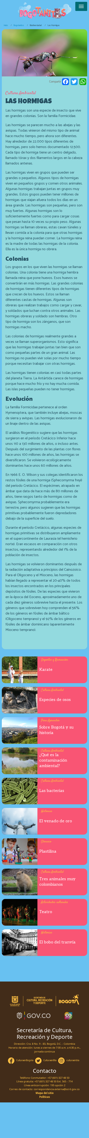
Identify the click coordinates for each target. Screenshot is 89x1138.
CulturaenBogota (24, 1060)
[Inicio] (44, 10)
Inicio (6, 25)
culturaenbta (72, 1060)
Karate (45, 669)
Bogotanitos (18, 25)
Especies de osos (55, 699)
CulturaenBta (49, 1060)
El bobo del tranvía (57, 942)
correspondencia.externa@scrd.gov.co (57, 1089)
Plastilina (47, 851)
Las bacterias (51, 790)
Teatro (45, 911)
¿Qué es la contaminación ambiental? (53, 760)
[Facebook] (65, 81)
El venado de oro (55, 821)
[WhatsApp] (82, 81)
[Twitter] (74, 81)
